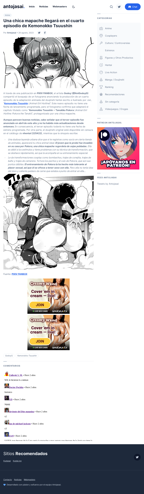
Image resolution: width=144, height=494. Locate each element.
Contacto (7, 479)
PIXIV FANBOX (19, 274)
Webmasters (60, 6)
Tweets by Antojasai (108, 183)
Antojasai (11, 32)
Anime (7, 15)
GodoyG (9, 355)
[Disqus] (48, 405)
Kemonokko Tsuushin (16, 103)
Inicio (32, 6)
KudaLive (17, 461)
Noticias (43, 6)
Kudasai (7, 461)
